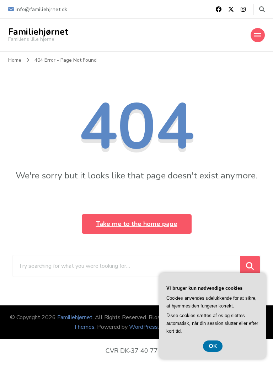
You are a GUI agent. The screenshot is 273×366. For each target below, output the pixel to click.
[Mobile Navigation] (258, 35)
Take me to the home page (136, 224)
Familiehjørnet (38, 32)
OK (213, 346)
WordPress (143, 327)
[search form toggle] (262, 9)
